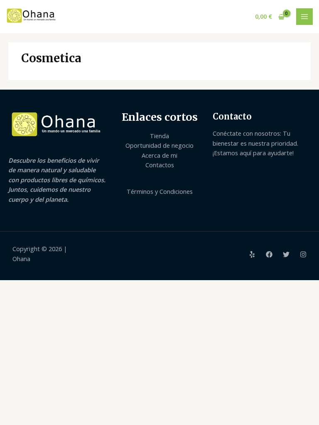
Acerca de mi (159, 155)
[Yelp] (252, 254)
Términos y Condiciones (160, 191)
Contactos (159, 165)
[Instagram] (303, 254)
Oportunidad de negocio (159, 145)
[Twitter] (286, 254)
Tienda (159, 136)
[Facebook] (269, 254)
